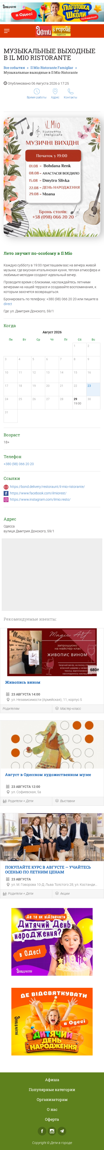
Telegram (62, 1131)
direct (8, 304)
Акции (65, 893)
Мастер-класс (70, 709)
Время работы (36, 97)
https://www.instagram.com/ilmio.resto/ (40, 499)
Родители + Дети (20, 801)
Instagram (52, 1131)
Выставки (67, 801)
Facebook (42, 1131)
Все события (14, 67)
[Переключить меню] (7, 31)
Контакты (70, 97)
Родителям (11, 709)
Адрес (55, 97)
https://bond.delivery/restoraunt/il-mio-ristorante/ (47, 487)
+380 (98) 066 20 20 (19, 464)
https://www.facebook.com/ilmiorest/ (38, 493)
